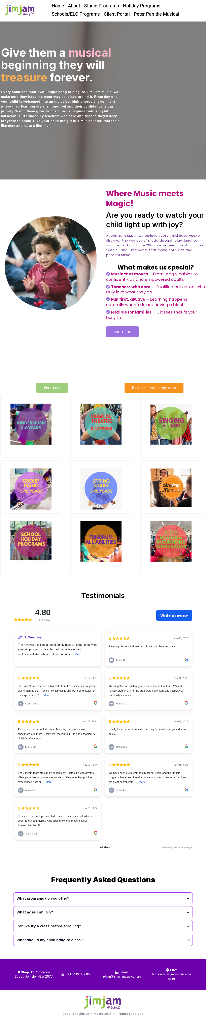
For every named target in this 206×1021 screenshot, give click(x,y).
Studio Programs (101, 6)
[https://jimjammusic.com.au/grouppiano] (31, 488)
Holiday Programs (141, 6)
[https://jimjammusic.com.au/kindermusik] (31, 424)
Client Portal (117, 14)
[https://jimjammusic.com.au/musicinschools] (171, 541)
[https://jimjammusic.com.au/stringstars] (101, 488)
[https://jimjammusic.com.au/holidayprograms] (31, 541)
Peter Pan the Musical (156, 14)
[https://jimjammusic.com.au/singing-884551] (171, 424)
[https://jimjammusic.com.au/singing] (171, 488)
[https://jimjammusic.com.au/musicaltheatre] (101, 424)
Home (58, 6)
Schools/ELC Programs (76, 14)
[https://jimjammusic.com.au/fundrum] (101, 541)
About (74, 6)
